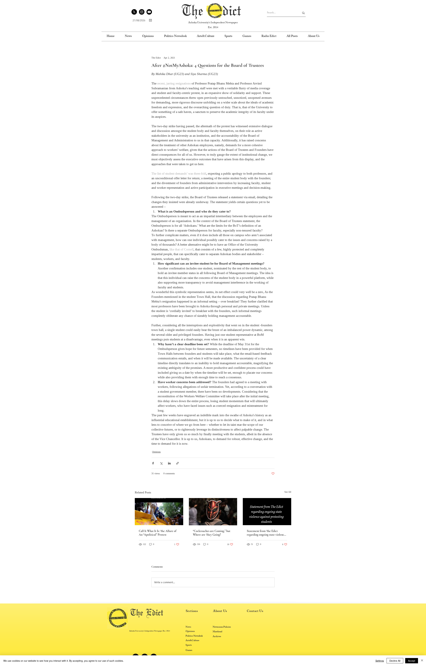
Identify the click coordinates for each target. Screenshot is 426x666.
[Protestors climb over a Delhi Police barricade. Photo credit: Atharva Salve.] (159, 511)
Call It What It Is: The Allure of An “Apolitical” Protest (157, 532)
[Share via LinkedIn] (169, 463)
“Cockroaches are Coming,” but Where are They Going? (211, 532)
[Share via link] (177, 463)
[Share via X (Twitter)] (161, 463)
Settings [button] (379, 660)
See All (287, 492)
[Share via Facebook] (153, 463)
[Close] (422, 660)
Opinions (156, 452)
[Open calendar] (150, 20)
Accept (411, 660)
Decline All (394, 660)
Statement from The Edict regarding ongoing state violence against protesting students (266, 532)
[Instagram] (141, 12)
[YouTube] (149, 12)
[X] (134, 12)
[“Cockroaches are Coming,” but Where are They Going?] (213, 511)
